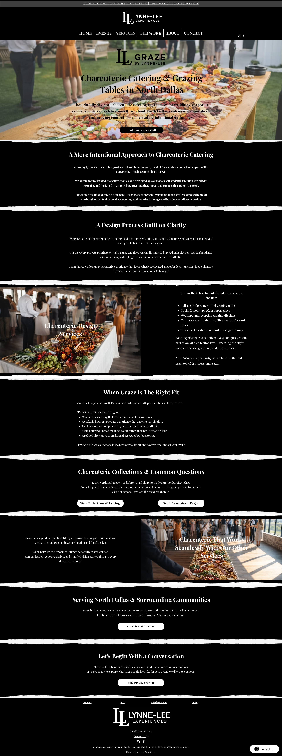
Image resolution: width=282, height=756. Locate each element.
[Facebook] (243, 35)
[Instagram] (239, 35)
